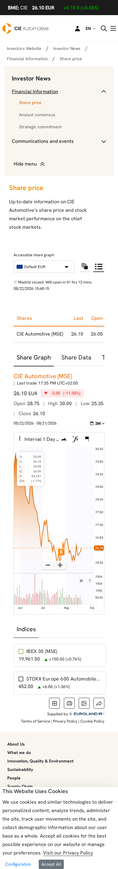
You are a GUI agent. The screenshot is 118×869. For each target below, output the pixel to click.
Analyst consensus (37, 114)
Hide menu (25, 164)
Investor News (31, 78)
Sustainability (20, 769)
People (14, 778)
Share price (30, 102)
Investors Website (24, 48)
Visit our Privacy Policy (68, 853)
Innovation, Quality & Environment (40, 761)
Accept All (51, 864)
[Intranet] (74, 28)
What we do (19, 752)
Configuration (18, 864)
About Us (16, 744)
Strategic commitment (40, 127)
